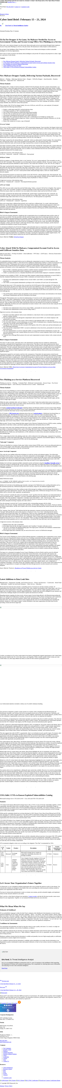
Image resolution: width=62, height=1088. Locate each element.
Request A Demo (4, 14)
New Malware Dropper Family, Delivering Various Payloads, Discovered (22, 61)
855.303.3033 (10, 6)
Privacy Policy (8, 1086)
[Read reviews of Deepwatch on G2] (8, 1011)
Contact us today (32, 896)
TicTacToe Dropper (19, 237)
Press (4, 1072)
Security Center (7, 1049)
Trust (4, 1060)
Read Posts (4, 968)
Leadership (6, 1057)
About (4, 1055)
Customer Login (25, 6)
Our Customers (7, 1048)
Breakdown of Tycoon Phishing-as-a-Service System (28, 568)
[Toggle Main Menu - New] (0, 8)
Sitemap (2, 1086)
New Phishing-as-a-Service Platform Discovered (15, 64)
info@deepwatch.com (5, 1042)
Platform (5, 1051)
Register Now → (12, 2)
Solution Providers (8, 1052)
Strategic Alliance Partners (10, 1054)
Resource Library (7, 1069)
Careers (5, 1058)
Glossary (5, 1075)
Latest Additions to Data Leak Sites (12, 65)
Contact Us (17, 6)
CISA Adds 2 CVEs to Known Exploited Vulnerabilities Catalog (19, 67)
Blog (4, 1070)
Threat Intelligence (8, 1067)
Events (5, 1073)
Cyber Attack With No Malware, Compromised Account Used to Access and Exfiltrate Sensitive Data (29, 62)
